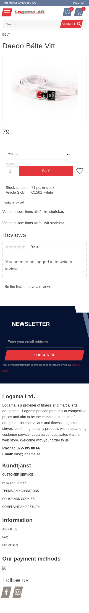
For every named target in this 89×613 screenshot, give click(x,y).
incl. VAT (79, 2)
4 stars (19, 247)
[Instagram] (18, 595)
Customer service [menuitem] (17, 474)
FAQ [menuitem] (5, 537)
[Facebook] (6, 595)
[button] (6, 12)
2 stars (11, 247)
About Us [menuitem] (10, 529)
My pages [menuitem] (10, 545)
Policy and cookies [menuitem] (18, 499)
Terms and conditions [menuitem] (20, 491)
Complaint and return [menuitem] (20, 507)
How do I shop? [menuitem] (14, 483)
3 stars (15, 247)
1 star (7, 247)
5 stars (23, 247)
